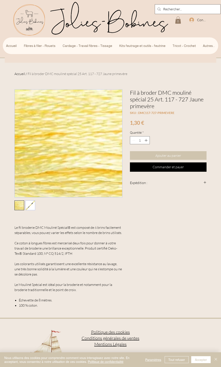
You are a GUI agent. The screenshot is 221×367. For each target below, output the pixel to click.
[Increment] (146, 140)
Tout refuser (176, 359)
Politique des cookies (110, 332)
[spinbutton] (140, 140)
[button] (178, 20)
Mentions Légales (110, 344)
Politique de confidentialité (105, 361)
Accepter (201, 359)
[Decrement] (133, 140)
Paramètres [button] (153, 359)
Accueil (19, 74)
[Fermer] (215, 360)
